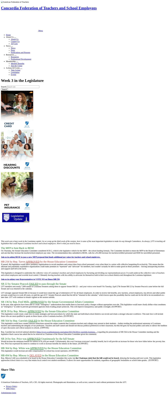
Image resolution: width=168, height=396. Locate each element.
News (13, 48)
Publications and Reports (20, 52)
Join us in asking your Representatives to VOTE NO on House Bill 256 (30, 279)
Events (13, 75)
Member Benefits (17, 64)
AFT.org (14, 44)
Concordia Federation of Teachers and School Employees (49, 8)
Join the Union (16, 66)
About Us (14, 39)
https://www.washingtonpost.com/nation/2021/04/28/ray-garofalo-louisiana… (67, 332)
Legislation (15, 72)
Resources (15, 57)
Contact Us (15, 41)
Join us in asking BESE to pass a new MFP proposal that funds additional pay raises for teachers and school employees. (51, 257)
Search (3, 87)
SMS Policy (10, 389)
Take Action (15, 70)
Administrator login (8, 393)
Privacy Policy (11, 386)
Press (13, 50)
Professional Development (21, 59)
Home (8, 35)
